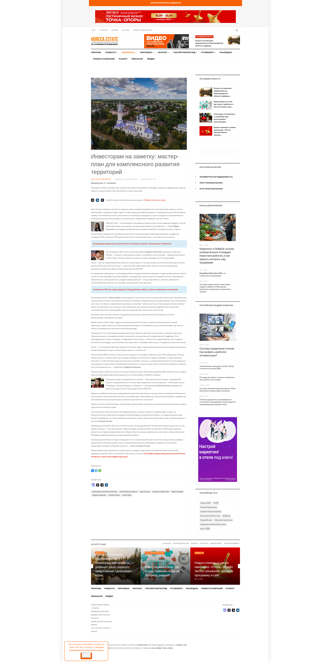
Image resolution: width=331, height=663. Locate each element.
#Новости (110, 52)
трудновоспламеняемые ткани (213, 524)
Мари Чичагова (177, 492)
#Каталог (163, 52)
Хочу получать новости (100, 628)
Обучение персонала (223, 520)
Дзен (164, 200)
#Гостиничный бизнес (211, 188)
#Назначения (229, 543)
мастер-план (145, 492)
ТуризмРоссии (206, 520)
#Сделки (194, 543)
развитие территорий (161, 492)
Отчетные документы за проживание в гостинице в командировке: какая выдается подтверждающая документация (218, 402)
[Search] (237, 30)
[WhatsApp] (99, 470)
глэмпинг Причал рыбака (210, 511)
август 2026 (205, 528)
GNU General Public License (162, 648)
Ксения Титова (114, 495)
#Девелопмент (216, 543)
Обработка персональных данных (101, 623)
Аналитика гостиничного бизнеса (104, 492)
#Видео (151, 59)
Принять (86, 655)
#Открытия (204, 543)
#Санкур (123, 59)
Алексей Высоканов (208, 507)
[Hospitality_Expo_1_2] (165, 16)
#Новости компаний (104, 59)
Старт (93, 30)
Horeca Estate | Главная (100, 605)
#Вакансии (137, 59)
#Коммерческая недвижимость (216, 177)
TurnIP (215, 503)
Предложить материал (100, 611)
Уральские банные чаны (210, 515)
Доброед (226, 515)
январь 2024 (205, 503)
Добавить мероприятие (142, 30)
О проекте (103, 30)
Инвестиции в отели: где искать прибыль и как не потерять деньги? (162, 571)
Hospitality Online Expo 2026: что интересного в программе (213, 274)
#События (166, 543)
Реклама (114, 30)
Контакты (126, 30)
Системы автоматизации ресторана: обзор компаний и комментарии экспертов (217, 389)
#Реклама (96, 52)
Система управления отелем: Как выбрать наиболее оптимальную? (217, 352)
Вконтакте (156, 200)
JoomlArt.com (181, 645)
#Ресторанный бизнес (211, 183)
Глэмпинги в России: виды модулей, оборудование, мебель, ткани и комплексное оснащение (135, 289)
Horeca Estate (142, 645)
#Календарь (226, 52)
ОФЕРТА (94, 631)
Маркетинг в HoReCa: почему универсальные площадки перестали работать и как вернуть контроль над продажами (217, 256)
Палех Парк (126, 495)
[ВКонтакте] (92, 470)
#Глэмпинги (207, 52)
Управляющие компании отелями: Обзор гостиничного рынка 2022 (217, 367)
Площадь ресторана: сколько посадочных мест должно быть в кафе (217, 378)
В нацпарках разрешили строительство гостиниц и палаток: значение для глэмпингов (132, 243)
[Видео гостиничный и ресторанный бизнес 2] (166, 41)
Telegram (148, 200)
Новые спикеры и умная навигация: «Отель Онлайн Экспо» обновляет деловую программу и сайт (213, 569)
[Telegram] (96, 470)
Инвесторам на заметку (128, 492)
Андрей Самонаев (99, 495)
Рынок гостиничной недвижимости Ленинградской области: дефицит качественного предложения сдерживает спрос (113, 565)
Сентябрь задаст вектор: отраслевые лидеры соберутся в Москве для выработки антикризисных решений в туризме (215, 288)
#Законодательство (181, 543)
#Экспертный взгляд (184, 52)
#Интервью (146, 52)
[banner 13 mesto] (217, 449)
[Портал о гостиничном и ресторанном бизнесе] (104, 40)
